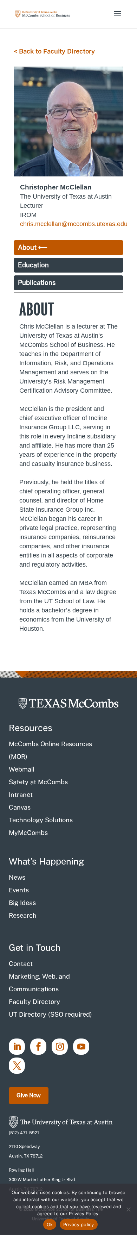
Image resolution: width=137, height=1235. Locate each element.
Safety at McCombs (38, 782)
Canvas (20, 807)
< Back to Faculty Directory (54, 51)
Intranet (21, 794)
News (17, 877)
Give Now (29, 1095)
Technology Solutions (41, 820)
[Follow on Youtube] (81, 1046)
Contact (21, 963)
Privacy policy (78, 1224)
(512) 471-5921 (24, 1132)
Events (19, 890)
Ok (50, 1224)
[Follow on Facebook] (38, 1046)
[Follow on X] (17, 1066)
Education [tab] (33, 265)
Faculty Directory (34, 1001)
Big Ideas (22, 902)
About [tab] (27, 247)
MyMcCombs (28, 832)
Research (23, 915)
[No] (128, 1209)
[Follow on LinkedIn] (17, 1046)
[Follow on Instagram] (60, 1046)
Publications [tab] (37, 282)
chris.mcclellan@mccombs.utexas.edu (74, 223)
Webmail (21, 769)
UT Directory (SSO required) (50, 1014)
